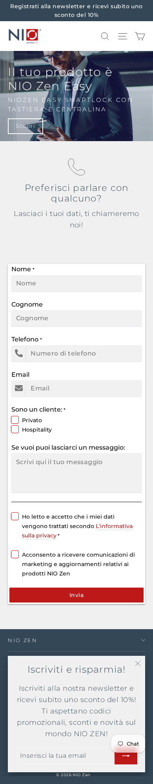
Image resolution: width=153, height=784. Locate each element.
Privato (32, 420)
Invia (76, 595)
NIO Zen (23, 640)
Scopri (25, 125)
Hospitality (37, 429)
